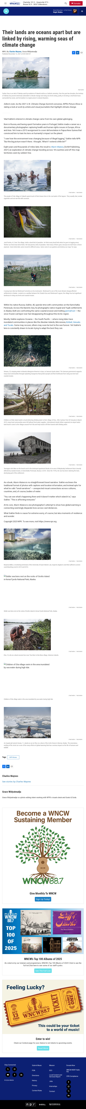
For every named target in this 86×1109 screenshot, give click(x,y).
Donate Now (70, 1065)
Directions (35, 1075)
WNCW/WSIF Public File (73, 1071)
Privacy (34, 1085)
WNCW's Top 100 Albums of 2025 (43, 959)
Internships (53, 1086)
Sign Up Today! (43, 899)
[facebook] (68, 1082)
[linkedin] (68, 1095)
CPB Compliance (72, 1076)
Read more (43, 1048)
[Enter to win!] (43, 1007)
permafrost (70, 311)
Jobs (51, 1081)
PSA (33, 1070)
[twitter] (68, 1091)
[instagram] (68, 1086)
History (34, 1080)
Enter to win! (43, 1039)
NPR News (13, 757)
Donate (76, 3)
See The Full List (43, 970)
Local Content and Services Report (55, 1076)
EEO (50, 1070)
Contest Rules (37, 1090)
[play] (6, 11)
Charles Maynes (15, 51)
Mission (52, 1065)
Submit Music (37, 1065)
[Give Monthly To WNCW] (43, 848)
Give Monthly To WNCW (43, 893)
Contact (52, 1091)
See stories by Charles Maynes (16, 781)
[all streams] (82, 11)
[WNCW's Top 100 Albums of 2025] (43, 931)
